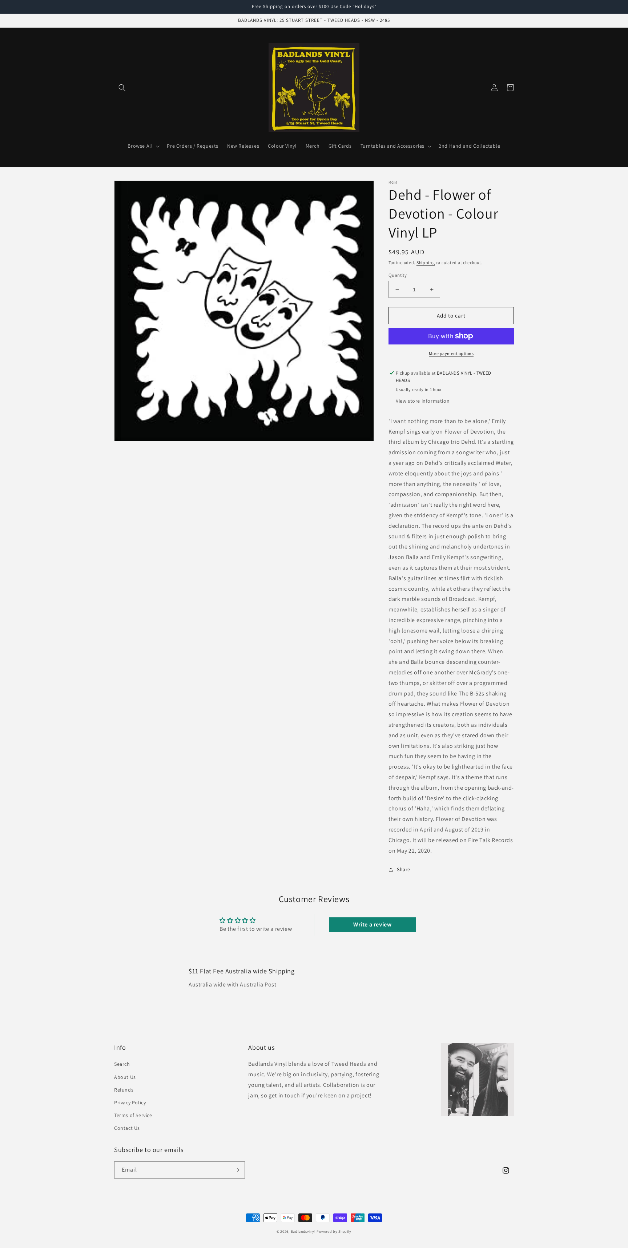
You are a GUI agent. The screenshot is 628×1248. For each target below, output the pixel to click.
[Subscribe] (237, 1170)
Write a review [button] (372, 924)
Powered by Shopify (334, 1231)
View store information (423, 401)
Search (122, 1064)
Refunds (123, 1089)
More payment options (451, 353)
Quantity (398, 275)
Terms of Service (133, 1115)
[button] (122, 88)
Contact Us (127, 1128)
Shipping (425, 262)
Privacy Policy (130, 1102)
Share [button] (403, 869)
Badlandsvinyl (303, 1231)
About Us (125, 1077)
